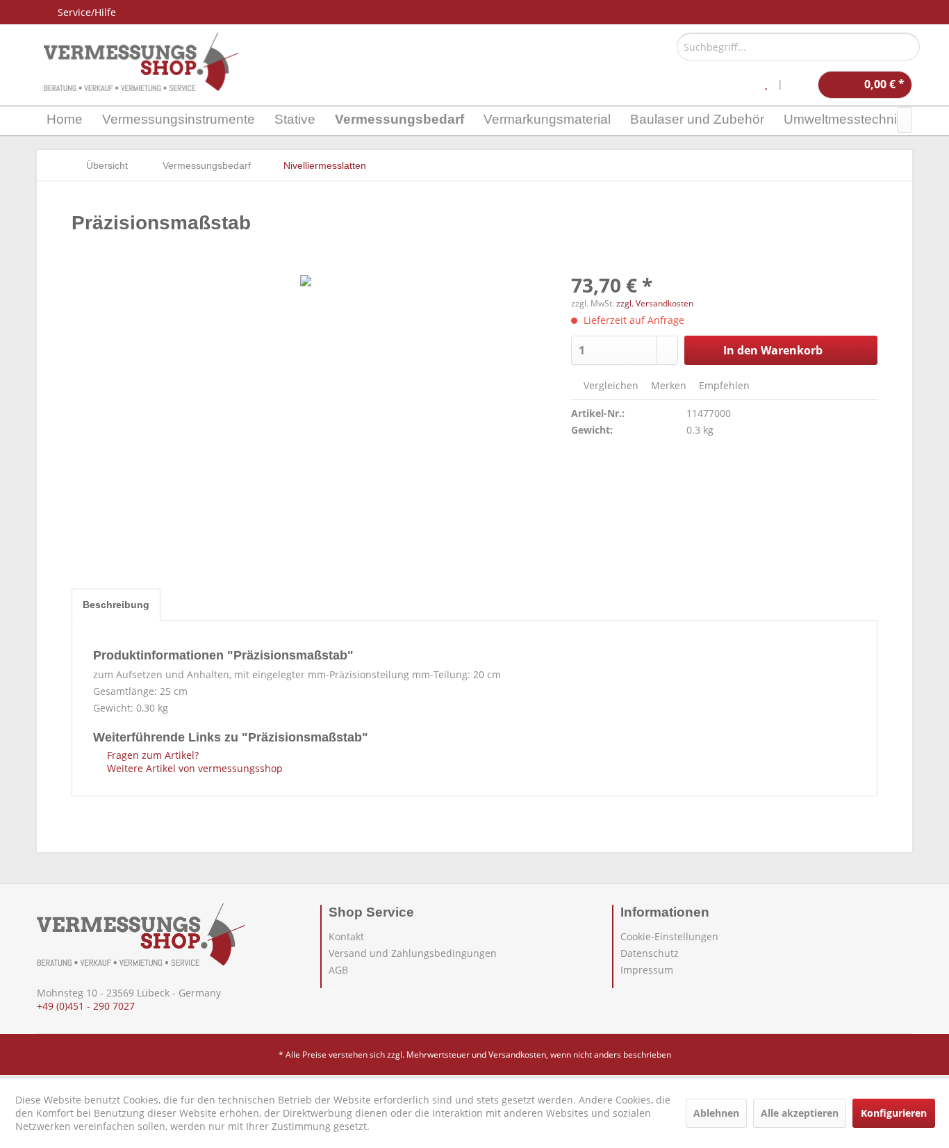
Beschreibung (116, 604)
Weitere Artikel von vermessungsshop (193, 768)
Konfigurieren (894, 1113)
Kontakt (346, 936)
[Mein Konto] (800, 85)
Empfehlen (723, 385)
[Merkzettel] (766, 85)
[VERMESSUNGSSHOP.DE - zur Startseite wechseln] (141, 62)
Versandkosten (517, 1054)
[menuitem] (798, 46)
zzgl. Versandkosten (654, 303)
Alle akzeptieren (800, 1113)
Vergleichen (609, 385)
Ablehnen (716, 1113)
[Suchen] (907, 46)
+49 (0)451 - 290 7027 (86, 1005)
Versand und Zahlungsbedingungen (413, 953)
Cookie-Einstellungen (669, 936)
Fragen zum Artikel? (151, 755)
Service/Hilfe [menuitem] (87, 12)
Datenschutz (649, 953)
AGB (338, 969)
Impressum (646, 969)
